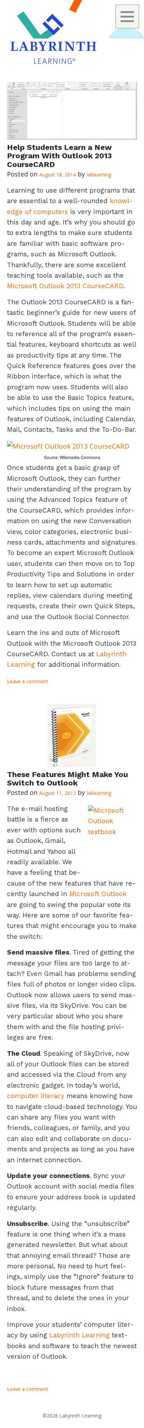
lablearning (99, 174)
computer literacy (36, 1096)
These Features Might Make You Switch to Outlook (67, 778)
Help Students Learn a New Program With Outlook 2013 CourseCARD (59, 155)
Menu (127, 16)
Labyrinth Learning (79, 1335)
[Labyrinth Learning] (72, 36)
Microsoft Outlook (98, 894)
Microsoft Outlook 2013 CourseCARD (65, 286)
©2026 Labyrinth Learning (72, 1415)
